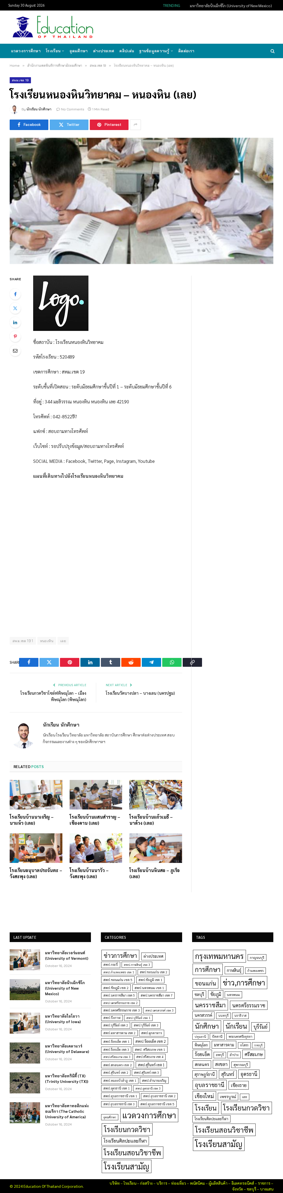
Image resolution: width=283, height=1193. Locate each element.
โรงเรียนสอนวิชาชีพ (132, 1152)
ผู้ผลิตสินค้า (218, 1183)
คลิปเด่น (126, 50)
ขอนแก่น (205, 983)
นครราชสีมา (210, 1005)
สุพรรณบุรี (241, 1064)
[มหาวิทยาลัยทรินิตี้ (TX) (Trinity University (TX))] (25, 1082)
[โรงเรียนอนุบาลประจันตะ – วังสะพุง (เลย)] (36, 848)
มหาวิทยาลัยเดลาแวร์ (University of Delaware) (67, 1048)
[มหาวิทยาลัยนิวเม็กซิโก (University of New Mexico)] (25, 989)
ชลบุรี (199, 994)
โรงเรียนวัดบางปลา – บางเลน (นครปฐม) (140, 693)
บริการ (161, 1183)
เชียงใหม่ (204, 1096)
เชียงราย (239, 1085)
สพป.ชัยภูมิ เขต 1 (150, 979)
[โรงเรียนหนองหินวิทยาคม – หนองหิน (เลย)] (141, 201)
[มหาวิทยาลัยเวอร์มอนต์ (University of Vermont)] (25, 959)
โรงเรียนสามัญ (126, 1166)
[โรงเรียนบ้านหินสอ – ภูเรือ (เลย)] (155, 848)
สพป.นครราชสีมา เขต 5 (119, 995)
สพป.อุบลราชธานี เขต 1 (120, 1096)
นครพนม (233, 994)
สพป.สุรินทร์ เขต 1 (151, 1064)
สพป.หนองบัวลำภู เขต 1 (119, 1080)
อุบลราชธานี (209, 1084)
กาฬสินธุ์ (234, 970)
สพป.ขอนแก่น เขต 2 (153, 972)
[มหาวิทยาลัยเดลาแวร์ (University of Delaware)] (25, 1053)
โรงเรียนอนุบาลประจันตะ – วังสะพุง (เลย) (36, 873)
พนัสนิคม (197, 1183)
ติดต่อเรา (186, 50)
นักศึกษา (207, 1025)
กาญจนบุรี (257, 957)
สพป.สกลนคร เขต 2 (117, 1065)
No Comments (72, 109)
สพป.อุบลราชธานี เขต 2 (159, 1096)
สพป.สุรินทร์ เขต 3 (146, 1072)
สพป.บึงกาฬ (111, 1018)
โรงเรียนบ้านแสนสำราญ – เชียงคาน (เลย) (95, 820)
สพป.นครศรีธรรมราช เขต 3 (121, 1010)
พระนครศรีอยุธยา (240, 1036)
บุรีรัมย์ (260, 1026)
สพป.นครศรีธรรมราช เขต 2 (120, 1003)
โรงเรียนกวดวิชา (127, 1129)
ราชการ (264, 1183)
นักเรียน (236, 1025)
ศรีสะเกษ (254, 1054)
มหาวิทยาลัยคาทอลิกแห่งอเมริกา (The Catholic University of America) (67, 1111)
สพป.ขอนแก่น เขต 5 (117, 979)
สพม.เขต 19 (20, 80)
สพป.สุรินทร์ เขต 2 (115, 1072)
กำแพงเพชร (255, 971)
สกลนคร (202, 1064)
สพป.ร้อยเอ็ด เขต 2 (150, 1041)
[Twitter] (15, 308)
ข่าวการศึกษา (120, 955)
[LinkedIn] (15, 322)
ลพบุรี (220, 1055)
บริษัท (114, 1183)
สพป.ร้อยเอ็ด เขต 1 (116, 1041)
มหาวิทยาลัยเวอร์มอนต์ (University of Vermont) (66, 955)
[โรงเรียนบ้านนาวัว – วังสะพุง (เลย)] (96, 848)
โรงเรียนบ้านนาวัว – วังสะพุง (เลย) (89, 873)
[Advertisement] (173, 26)
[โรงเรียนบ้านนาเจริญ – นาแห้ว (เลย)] (36, 795)
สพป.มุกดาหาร (151, 1033)
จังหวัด (237, 1188)
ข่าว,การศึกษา (244, 982)
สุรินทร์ (227, 1074)
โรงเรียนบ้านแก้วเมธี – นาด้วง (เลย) (151, 820)
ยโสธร (244, 1045)
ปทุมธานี (200, 1036)
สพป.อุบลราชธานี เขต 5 (157, 1104)
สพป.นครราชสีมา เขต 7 (156, 995)
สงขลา (221, 1064)
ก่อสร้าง (146, 1183)
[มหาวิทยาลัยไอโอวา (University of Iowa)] (25, 1023)
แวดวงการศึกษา (26, 50)
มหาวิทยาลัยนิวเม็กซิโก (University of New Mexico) (231, 5)
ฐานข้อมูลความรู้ (154, 50)
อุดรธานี (248, 1074)
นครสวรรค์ (203, 1015)
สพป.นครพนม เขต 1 (149, 987)
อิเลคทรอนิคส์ (242, 1183)
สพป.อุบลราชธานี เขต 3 (119, 1104)
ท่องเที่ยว (178, 1183)
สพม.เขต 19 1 (22, 641)
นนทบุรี (223, 1015)
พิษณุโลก (201, 1044)
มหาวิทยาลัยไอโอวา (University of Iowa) (63, 1018)
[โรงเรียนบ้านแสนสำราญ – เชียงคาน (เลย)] (96, 795)
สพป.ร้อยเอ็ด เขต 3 (116, 1049)
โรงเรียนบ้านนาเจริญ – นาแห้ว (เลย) (32, 820)
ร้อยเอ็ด (202, 1054)
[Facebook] (15, 294)
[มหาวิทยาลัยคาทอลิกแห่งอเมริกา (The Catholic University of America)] (25, 1112)
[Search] (272, 51)
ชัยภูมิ (215, 994)
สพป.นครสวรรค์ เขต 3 (159, 1010)
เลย (63, 641)
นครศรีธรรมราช (248, 1005)
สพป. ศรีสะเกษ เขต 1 (150, 1049)
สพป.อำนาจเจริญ (154, 1080)
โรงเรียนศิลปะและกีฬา (125, 1141)
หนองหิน (46, 641)
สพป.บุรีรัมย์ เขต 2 (115, 1025)
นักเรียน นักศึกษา (39, 109)
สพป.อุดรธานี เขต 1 (116, 1088)
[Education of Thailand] (53, 27)
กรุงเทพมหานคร (219, 956)
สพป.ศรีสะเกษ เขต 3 (116, 1057)
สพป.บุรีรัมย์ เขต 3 (146, 1025)
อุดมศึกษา (79, 50)
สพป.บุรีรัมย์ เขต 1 (138, 1018)
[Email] (15, 350)
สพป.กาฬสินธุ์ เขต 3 (137, 964)
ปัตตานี (217, 1036)
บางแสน (266, 1188)
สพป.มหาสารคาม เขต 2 (119, 1033)
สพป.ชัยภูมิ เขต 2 (116, 987)
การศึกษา (208, 969)
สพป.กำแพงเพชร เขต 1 (118, 972)
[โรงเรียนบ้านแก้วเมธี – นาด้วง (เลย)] (155, 795)
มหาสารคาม (224, 1044)
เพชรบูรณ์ (228, 1096)
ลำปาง (234, 1055)
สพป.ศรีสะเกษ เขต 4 (149, 1057)
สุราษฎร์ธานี (205, 1074)
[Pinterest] (15, 336)
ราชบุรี (258, 1045)
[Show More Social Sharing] (135, 125)
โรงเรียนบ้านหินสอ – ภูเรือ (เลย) (154, 873)
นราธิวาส (240, 1015)
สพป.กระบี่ (110, 965)
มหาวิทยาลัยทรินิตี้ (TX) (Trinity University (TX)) (66, 1078)
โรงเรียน (53, 50)
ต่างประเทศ (103, 50)
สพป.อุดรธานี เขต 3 (148, 1088)
